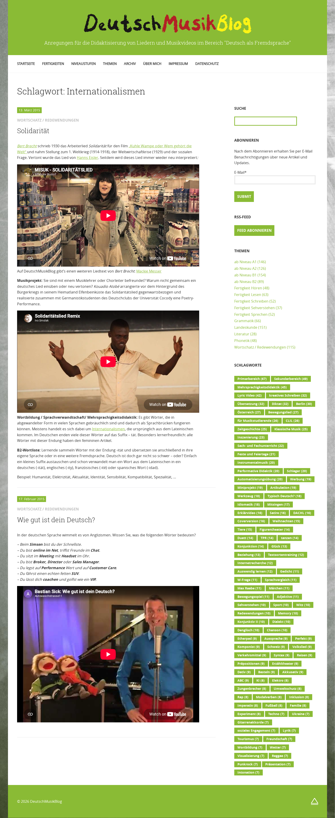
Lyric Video (249, 395)
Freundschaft (279, 739)
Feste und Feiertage (256, 454)
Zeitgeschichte (252, 429)
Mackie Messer (149, 271)
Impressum (178, 63)
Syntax (281, 655)
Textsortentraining (286, 555)
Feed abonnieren (254, 230)
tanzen (290, 538)
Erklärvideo (249, 513)
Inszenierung (251, 437)
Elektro (280, 680)
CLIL (292, 420)
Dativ (244, 672)
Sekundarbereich (291, 379)
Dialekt (281, 621)
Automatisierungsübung (260, 479)
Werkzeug (248, 496)
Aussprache (276, 638)
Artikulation (283, 487)
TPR (267, 538)
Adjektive (288, 596)
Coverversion (251, 521)
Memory (288, 613)
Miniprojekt (250, 487)
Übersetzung (250, 404)
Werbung (300, 479)
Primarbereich (252, 379)
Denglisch (248, 630)
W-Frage (247, 580)
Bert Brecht (27, 145)
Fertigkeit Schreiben (251, 301)
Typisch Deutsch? (285, 496)
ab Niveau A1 (245, 261)
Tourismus (248, 739)
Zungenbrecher (251, 688)
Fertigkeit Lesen (247, 294)
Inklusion (299, 697)
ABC (243, 680)
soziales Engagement (256, 730)
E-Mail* (240, 172)
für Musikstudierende (257, 420)
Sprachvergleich (280, 580)
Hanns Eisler (87, 157)
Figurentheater (275, 529)
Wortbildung (249, 747)
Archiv (130, 63)
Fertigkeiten (53, 63)
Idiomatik (248, 504)
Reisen (304, 655)
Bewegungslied (283, 412)
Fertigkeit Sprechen (251, 314)
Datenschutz (207, 63)
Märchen (279, 588)
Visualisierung (250, 756)
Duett (245, 538)
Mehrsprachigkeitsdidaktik (262, 387)
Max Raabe (249, 588)
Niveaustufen (83, 63)
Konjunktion (250, 546)
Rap (242, 697)
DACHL (302, 513)
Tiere (244, 529)
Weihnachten (286, 521)
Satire (278, 513)
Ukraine (300, 714)
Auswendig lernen (255, 571)
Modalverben (269, 697)
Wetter (278, 747)
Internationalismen (108, 428)
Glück (279, 546)
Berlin (304, 404)
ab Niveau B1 (245, 275)
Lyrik (289, 730)
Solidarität (33, 130)
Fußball (273, 705)
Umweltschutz (288, 688)
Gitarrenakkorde (253, 722)
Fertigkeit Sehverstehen (254, 307)
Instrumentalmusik (256, 462)
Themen (110, 63)
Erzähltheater (285, 663)
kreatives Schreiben (288, 395)
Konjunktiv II (251, 621)
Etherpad (247, 638)
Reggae (280, 756)
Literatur (241, 333)
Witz (303, 605)
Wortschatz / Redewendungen (260, 347)
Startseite (26, 63)
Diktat (280, 404)
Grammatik (244, 320)
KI (260, 680)
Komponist (248, 647)
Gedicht (289, 571)
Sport (281, 605)
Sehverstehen (251, 605)
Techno (276, 714)
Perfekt (303, 638)
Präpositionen (251, 663)
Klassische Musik (291, 429)
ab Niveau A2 (245, 268)
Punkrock (247, 764)
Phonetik (242, 340)
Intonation (248, 772)
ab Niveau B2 (245, 281)
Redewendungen (254, 613)
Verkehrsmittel (251, 655)
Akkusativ (292, 672)
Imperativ (247, 705)
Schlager (297, 471)
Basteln (266, 672)
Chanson (277, 630)
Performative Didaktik (258, 471)
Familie (298, 705)
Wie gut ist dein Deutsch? (56, 519)
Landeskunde (245, 327)
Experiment (249, 714)
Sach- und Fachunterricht (260, 445)
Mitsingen (278, 504)
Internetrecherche (255, 563)
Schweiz (276, 647)
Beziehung (248, 555)
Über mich (152, 63)
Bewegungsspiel (253, 596)
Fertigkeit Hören (248, 288)
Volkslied (302, 647)
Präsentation (278, 764)
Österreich (249, 412)
